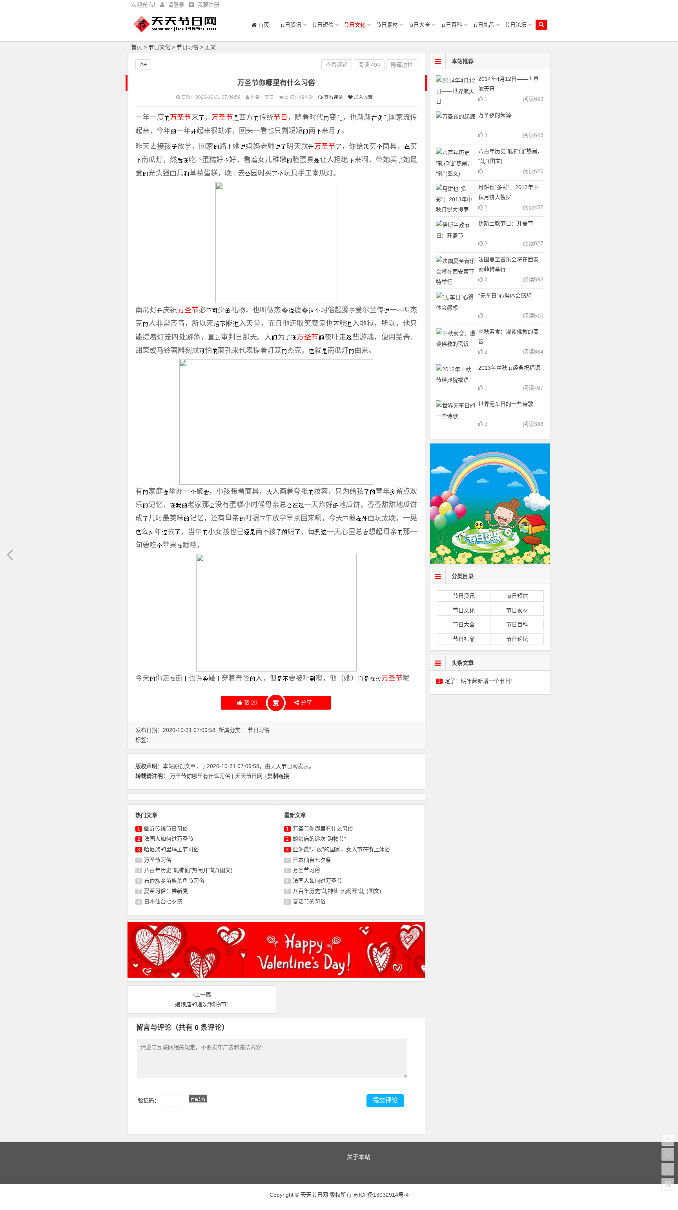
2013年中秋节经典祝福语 (509, 368)
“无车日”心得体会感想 (505, 295)
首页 (263, 25)
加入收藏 (363, 97)
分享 (306, 702)
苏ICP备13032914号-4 (381, 1195)
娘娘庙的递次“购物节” (319, 839)
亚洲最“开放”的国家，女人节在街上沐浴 (341, 849)
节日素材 (387, 25)
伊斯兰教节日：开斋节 (505, 223)
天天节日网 (284, 766)
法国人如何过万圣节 (168, 839)
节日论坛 (516, 25)
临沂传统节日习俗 (166, 828)
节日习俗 (188, 47)
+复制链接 (276, 776)
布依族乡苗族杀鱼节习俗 (174, 881)
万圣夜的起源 (494, 115)
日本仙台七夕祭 (163, 901)
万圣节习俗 (157, 860)
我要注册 (208, 5)
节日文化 (355, 25)
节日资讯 (290, 25)
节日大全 (419, 25)
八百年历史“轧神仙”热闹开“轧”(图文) (188, 870)
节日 (280, 117)
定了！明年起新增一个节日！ (480, 681)
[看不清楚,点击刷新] (198, 1098)
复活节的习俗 (309, 901)
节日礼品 (483, 25)
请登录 (176, 5)
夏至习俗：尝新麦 (166, 891)
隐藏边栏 (402, 65)
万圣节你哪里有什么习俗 (323, 828)
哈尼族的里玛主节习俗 (171, 849)
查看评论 (333, 97)
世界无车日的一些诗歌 (505, 404)
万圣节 (180, 117)
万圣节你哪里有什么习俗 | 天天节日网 (217, 776)
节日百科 (451, 25)
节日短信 (323, 25)
